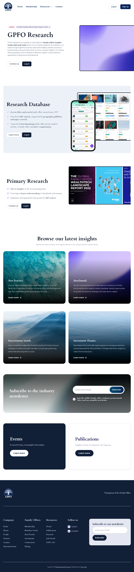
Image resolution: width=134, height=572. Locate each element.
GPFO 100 (50, 542)
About (5, 530)
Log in (113, 7)
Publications (51, 530)
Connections (30, 542)
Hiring (27, 546)
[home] (8, 7)
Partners (6, 538)
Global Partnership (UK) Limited (63, 567)
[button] (46, 7)
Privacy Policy (84, 567)
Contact (58, 7)
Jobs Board (50, 538)
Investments (29, 538)
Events (49, 526)
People (6, 534)
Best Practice (30, 534)
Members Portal (31, 530)
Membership (31, 7)
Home (20, 7)
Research (49, 534)
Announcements (9, 546)
